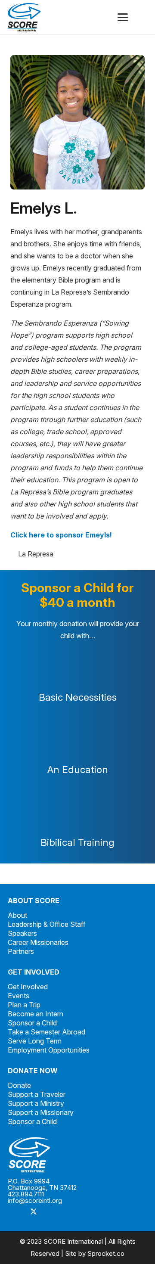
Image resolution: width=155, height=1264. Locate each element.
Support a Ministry (36, 1103)
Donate (19, 1085)
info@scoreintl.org (35, 1200)
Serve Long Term (35, 1041)
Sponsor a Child (32, 1023)
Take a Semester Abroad (46, 1032)
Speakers (22, 933)
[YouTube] (85, 1212)
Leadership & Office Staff (47, 924)
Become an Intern (35, 1013)
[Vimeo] (68, 1212)
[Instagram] (50, 1212)
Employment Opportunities (49, 1050)
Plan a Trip (24, 1004)
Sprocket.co (105, 1253)
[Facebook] (16, 1212)
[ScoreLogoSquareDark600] (24, 17)
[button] (122, 17)
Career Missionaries (38, 942)
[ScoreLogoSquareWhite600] (77, 1155)
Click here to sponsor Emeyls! (61, 535)
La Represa (35, 554)
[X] (33, 1212)
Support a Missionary (41, 1112)
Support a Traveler (36, 1094)
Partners (21, 951)
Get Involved (28, 986)
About (17, 915)
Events (18, 995)
